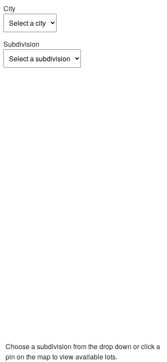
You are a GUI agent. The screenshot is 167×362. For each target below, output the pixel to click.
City (9, 8)
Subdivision (21, 44)
